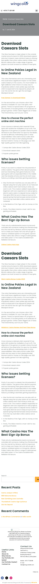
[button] (36, 10)
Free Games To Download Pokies (13, 98)
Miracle (34, 582)
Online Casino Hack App (10, 245)
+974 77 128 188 (8, 11)
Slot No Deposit (7, 505)
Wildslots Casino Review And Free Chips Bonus (18, 327)
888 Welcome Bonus (8, 496)
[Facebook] (2, 578)
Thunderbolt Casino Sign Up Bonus (14, 502)
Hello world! (26, 517)
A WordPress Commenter (10, 517)
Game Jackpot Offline (9, 493)
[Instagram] (11, 578)
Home (5, 19)
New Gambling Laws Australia (12, 499)
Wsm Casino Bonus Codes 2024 (13, 279)
